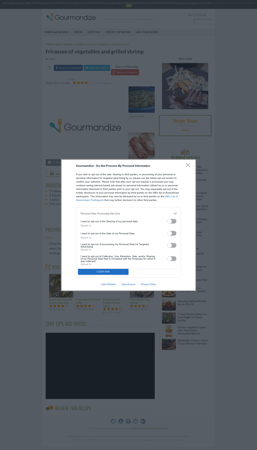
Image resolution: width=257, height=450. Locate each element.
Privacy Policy (148, 284)
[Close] (189, 166)
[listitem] (128, 213)
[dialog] (128, 225)
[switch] (171, 221)
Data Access (128, 284)
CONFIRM (103, 271)
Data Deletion (108, 284)
